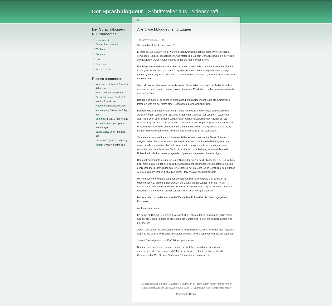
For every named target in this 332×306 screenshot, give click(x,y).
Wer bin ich (101, 49)
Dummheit (100, 118)
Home (140, 20)
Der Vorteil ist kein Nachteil (109, 97)
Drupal (192, 294)
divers (98, 92)
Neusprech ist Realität (107, 84)
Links (98, 59)
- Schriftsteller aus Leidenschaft (155, 11)
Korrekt (99, 145)
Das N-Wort (101, 132)
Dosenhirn (100, 140)
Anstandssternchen (105, 123)
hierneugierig (102, 110)
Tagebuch (100, 64)
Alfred (98, 105)
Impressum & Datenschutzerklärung (107, 42)
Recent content (103, 69)
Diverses (100, 54)
